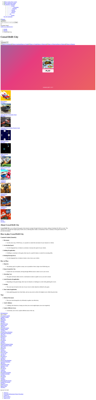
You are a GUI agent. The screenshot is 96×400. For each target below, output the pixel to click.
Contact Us (6, 395)
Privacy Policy (7, 396)
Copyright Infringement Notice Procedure (13, 394)
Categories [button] (12, 4)
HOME (5, 29)
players (6, 313)
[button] (3, 19)
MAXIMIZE (3, 42)
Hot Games (13, 3)
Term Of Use (7, 398)
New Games (14, 1)
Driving (5, 30)
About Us (6, 392)
